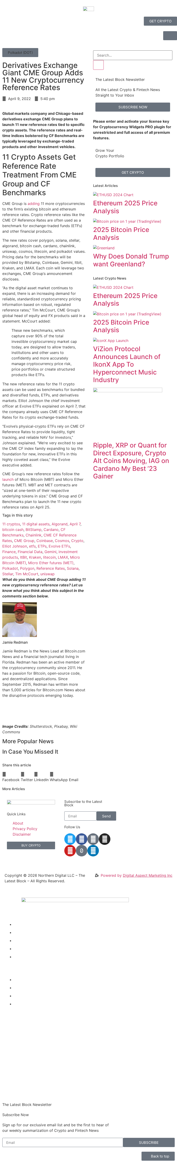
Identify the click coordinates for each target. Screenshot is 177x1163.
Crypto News (25, 924)
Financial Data (30, 551)
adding (34, 203)
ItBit (23, 557)
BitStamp (33, 529)
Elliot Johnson (14, 546)
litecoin (49, 557)
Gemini (50, 551)
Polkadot (10, 568)
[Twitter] (70, 839)
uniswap (47, 574)
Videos (20, 932)
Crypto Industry (27, 987)
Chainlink (33, 535)
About (19, 956)
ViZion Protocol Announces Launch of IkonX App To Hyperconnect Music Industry (126, 364)
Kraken (35, 557)
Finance (9, 551)
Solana (73, 568)
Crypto (77, 540)
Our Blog (21, 940)
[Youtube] (70, 850)
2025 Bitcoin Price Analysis (121, 233)
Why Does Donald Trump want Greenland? (131, 260)
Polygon (27, 568)
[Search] (98, 65)
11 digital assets (36, 524)
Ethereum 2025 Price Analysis (125, 207)
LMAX (63, 557)
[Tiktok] (81, 850)
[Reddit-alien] (93, 839)
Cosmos (62, 540)
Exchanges (23, 995)
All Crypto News (31, 1004)
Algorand (60, 524)
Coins (19, 948)
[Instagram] (104, 839)
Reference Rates (50, 568)
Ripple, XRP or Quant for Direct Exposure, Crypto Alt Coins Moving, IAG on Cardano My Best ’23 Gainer (131, 460)
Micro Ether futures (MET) (51, 562)
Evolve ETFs (59, 546)
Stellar (7, 574)
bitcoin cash (13, 529)
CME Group (24, 540)
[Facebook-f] (81, 839)
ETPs (42, 546)
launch (8, 479)
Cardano (51, 529)
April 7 (75, 524)
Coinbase (44, 540)
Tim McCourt (26, 574)
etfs (32, 546)
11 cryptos (11, 524)
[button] (20, 52)
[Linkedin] (93, 850)
